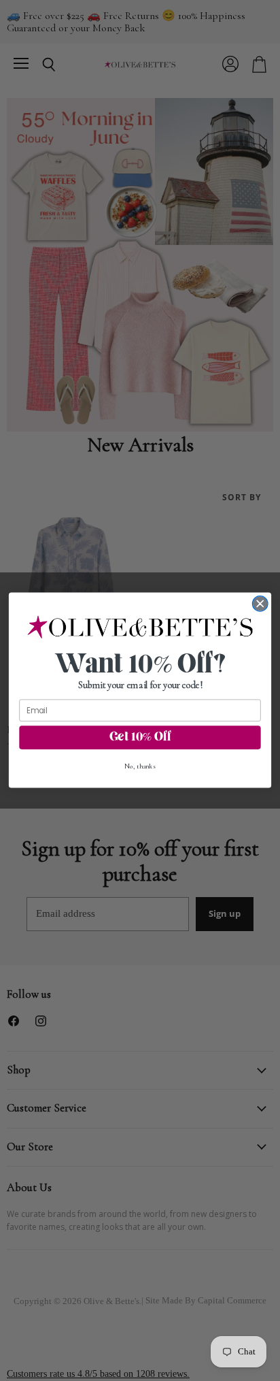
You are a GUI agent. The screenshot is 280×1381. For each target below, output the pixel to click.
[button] (140, 627)
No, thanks (140, 766)
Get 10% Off (140, 738)
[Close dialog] (260, 604)
